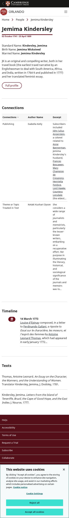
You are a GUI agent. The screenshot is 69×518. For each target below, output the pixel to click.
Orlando (16, 12)
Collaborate (8, 457)
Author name (35, 117)
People (20, 19)
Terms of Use (9, 435)
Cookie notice (20, 487)
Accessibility (8, 427)
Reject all (34, 502)
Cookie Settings (34, 493)
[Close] (63, 469)
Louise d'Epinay (29, 322)
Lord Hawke (59, 188)
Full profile (11, 85)
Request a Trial (10, 442)
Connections (15, 117)
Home (5, 19)
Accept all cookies (34, 511)
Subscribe (7, 450)
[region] (34, 491)
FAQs (4, 420)
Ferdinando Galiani (34, 326)
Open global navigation (3, 3)
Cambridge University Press (17, 3)
